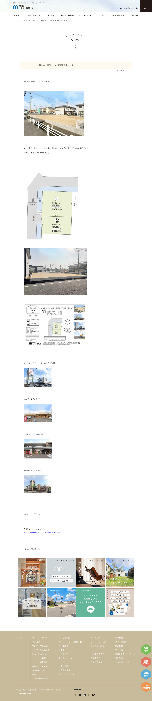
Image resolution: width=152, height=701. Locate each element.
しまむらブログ (97, 662)
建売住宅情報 (64, 670)
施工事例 (50, 15)
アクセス (119, 650)
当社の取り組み (118, 15)
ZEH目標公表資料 (40, 678)
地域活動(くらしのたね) (125, 654)
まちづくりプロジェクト (69, 674)
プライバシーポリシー (125, 662)
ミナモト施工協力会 (41, 650)
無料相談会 (146, 662)
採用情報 (119, 646)
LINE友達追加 (146, 686)
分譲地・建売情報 (67, 15)
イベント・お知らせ (84, 15)
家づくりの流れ (39, 654)
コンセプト (37, 642)
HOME (16, 15)
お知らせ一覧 (64, 638)
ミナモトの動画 (39, 658)
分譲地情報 (146, 674)
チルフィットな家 (98, 642)
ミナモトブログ (97, 654)
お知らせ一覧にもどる (30, 549)
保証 (34, 674)
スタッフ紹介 (121, 642)
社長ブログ (96, 658)
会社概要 (135, 15)
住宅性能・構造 (39, 670)
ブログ (101, 15)
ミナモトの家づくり (34, 15)
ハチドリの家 (96, 638)
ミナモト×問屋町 (39, 662)
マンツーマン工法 (40, 646)
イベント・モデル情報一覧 (70, 642)
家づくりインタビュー (68, 658)
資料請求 (146, 649)
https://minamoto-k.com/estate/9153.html (42, 532)
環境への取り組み (40, 666)
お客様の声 (63, 654)
